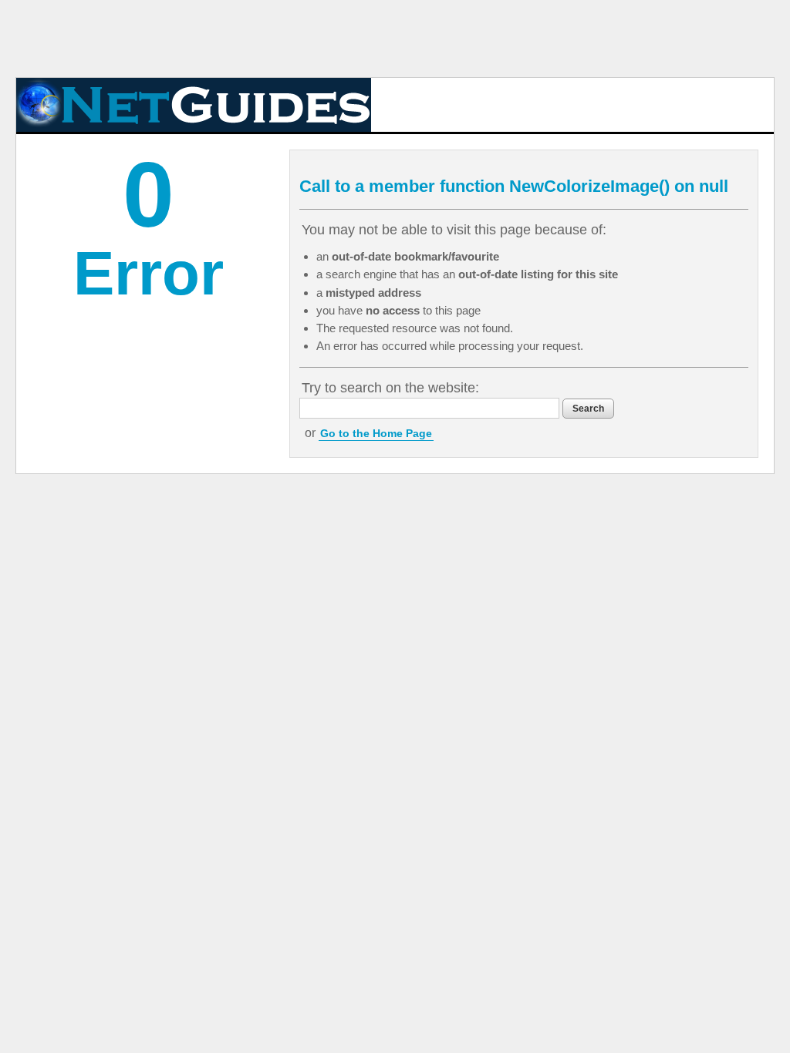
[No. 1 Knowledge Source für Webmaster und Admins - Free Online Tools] (193, 105)
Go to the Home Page (376, 433)
